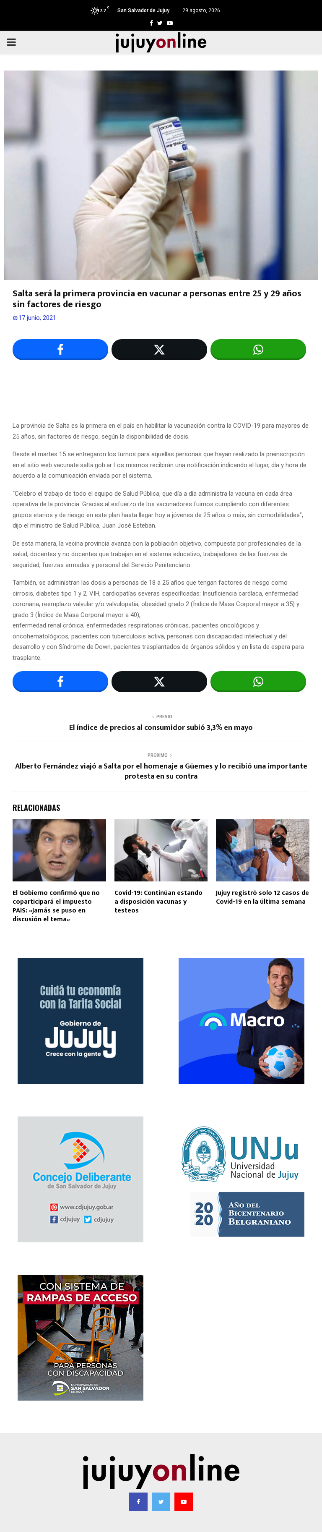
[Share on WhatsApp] (258, 349)
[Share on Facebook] (60, 349)
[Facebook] (138, 1502)
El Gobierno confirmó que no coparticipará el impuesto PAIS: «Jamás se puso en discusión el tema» (56, 906)
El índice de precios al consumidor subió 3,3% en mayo (161, 728)
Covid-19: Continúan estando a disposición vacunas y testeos (158, 901)
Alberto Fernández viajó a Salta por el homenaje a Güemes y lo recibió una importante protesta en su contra (161, 771)
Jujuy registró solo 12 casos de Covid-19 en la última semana (262, 897)
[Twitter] (161, 1502)
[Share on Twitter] (159, 349)
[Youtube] (183, 1502)
